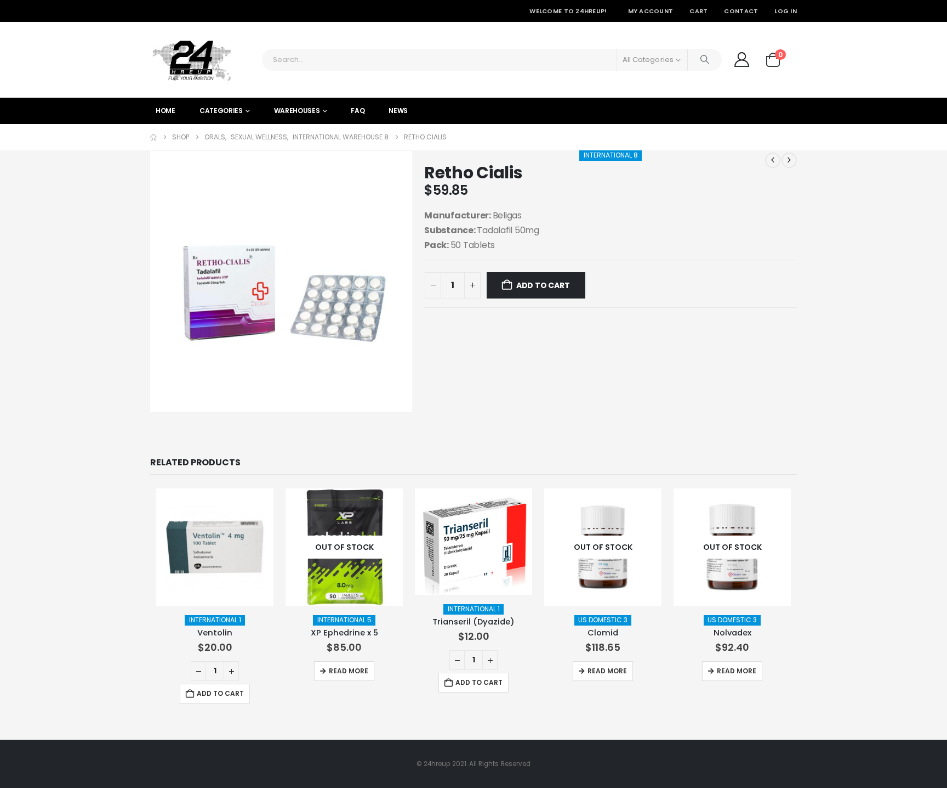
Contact (741, 11)
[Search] (705, 60)
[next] (789, 160)
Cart (698, 11)
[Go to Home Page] (153, 137)
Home (165, 110)
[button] (153, 281)
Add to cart (543, 285)
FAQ (357, 110)
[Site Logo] (191, 60)
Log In (785, 11)
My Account (651, 11)
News (398, 110)
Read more (348, 671)
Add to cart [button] (220, 693)
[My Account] (741, 59)
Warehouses (297, 110)
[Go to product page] (214, 547)
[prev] (772, 160)
